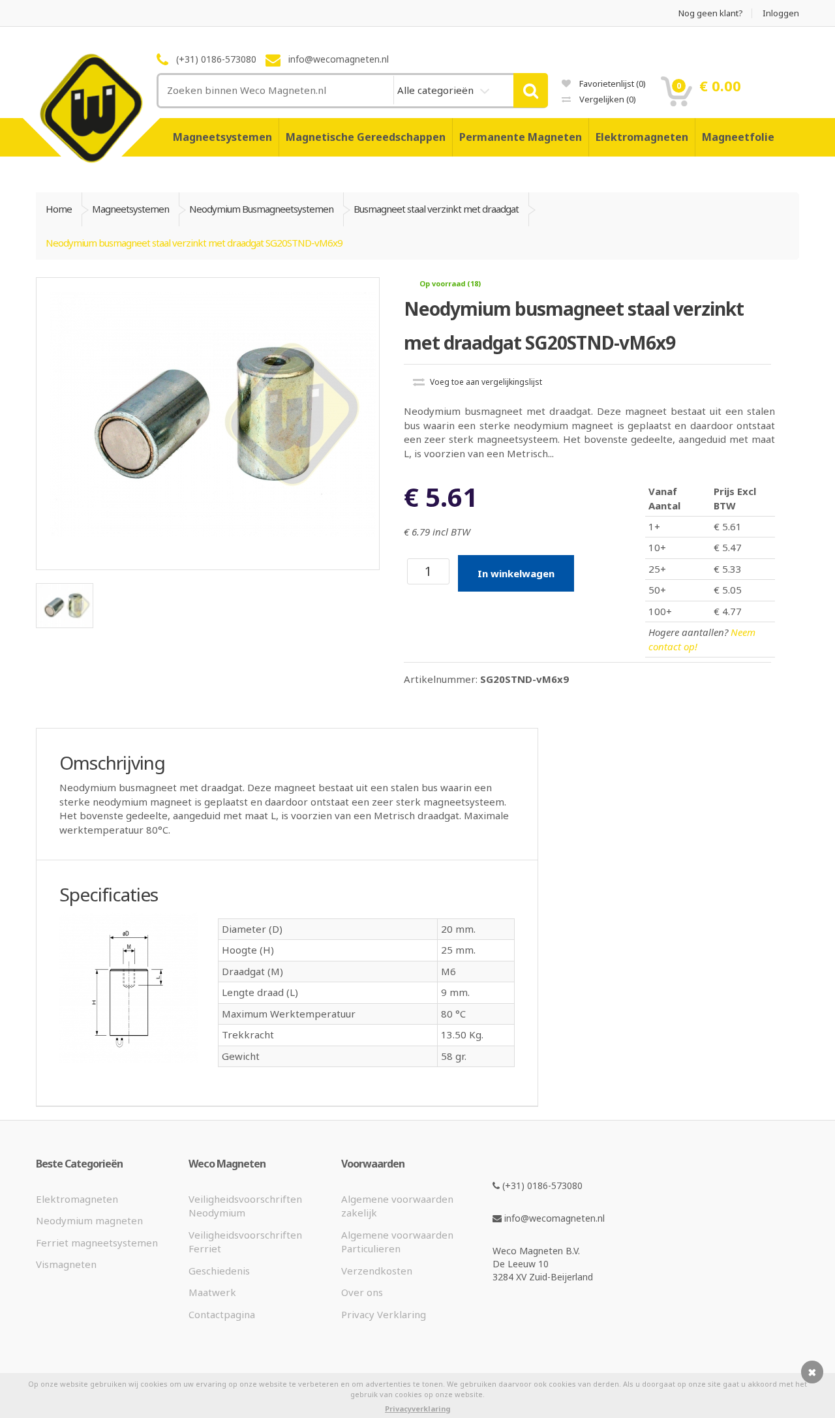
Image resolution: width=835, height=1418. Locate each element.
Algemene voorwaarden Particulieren (397, 1241)
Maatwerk (212, 1292)
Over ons (362, 1292)
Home (59, 208)
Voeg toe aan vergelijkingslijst (485, 381)
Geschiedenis (219, 1270)
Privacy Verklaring (383, 1314)
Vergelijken (606, 99)
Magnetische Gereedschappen (366, 137)
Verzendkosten (376, 1270)
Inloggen (781, 13)
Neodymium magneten (89, 1220)
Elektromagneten (642, 137)
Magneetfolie (738, 137)
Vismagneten (66, 1264)
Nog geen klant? (710, 13)
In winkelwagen (516, 573)
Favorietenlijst (611, 83)
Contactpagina (222, 1314)
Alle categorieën (436, 90)
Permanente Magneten (520, 137)
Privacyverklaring (417, 1408)
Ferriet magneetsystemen (97, 1242)
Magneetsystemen (222, 137)
